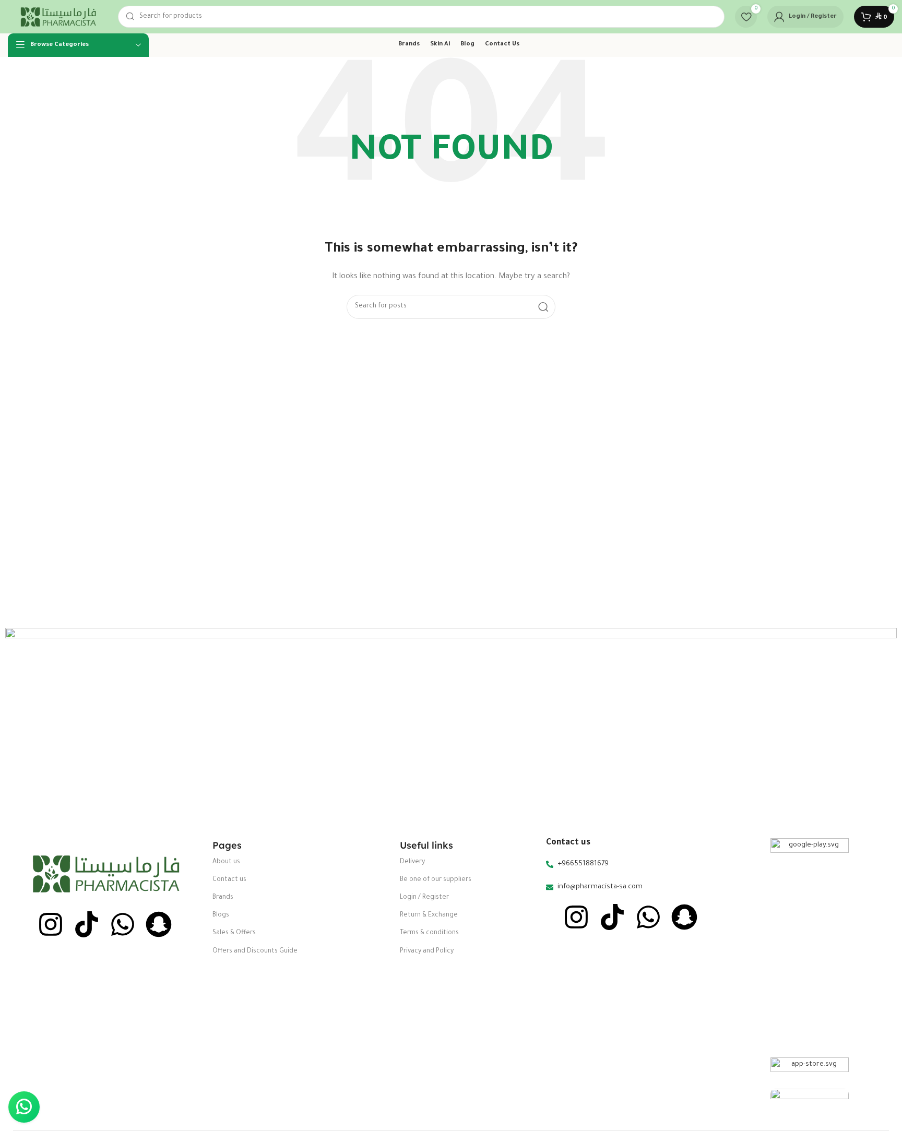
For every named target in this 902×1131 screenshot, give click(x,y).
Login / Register (424, 897)
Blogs (220, 915)
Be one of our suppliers (435, 880)
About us (226, 862)
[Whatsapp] (123, 924)
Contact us (229, 880)
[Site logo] (58, 17)
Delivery (412, 862)
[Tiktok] (87, 924)
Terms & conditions (429, 933)
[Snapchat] (159, 924)
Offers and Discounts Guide (255, 951)
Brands (222, 897)
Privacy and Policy (427, 951)
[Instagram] (51, 924)
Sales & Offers (234, 933)
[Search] (543, 307)
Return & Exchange (429, 915)
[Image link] (105, 874)
